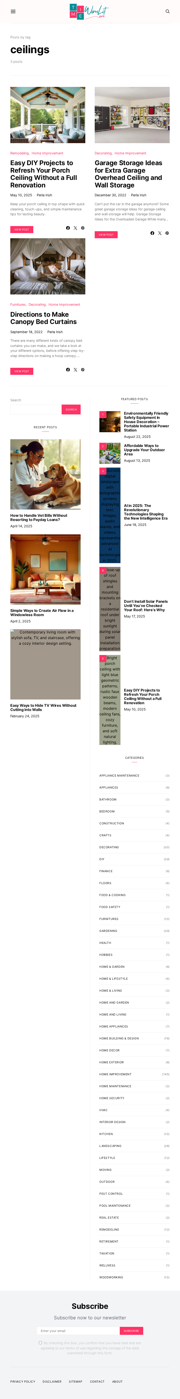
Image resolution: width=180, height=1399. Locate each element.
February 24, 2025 (24, 716)
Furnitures (18, 304)
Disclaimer (52, 1381)
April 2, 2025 (20, 621)
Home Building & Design (119, 1038)
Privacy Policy (22, 1381)
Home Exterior (111, 1062)
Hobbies (105, 954)
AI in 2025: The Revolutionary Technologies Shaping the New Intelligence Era (146, 512)
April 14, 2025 (21, 526)
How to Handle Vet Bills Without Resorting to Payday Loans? (38, 517)
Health (105, 943)
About (117, 1381)
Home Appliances (113, 1026)
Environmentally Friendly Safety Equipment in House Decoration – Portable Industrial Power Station (146, 421)
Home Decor (109, 1050)
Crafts (105, 835)
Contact (97, 1381)
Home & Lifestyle (113, 978)
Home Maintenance (115, 1086)
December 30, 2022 (110, 195)
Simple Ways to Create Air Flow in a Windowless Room (42, 612)
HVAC (103, 1110)
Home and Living (113, 1014)
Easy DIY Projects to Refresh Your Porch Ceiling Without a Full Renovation (43, 174)
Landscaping (110, 1146)
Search (15, 400)
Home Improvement (47, 153)
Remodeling (19, 153)
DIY (102, 859)
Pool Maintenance (115, 1205)
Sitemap (75, 1381)
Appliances (108, 787)
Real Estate (109, 1217)
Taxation (106, 1253)
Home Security (111, 1098)
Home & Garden (112, 966)
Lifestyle (107, 1158)
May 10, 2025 (21, 195)
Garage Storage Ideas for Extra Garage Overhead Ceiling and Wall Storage (128, 174)
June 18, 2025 (135, 525)
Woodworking (111, 1277)
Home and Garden (114, 1002)
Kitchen (106, 1134)
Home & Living (110, 990)
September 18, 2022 (26, 332)
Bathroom (108, 799)
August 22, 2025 (137, 437)
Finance (105, 871)
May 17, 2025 (134, 616)
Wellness (107, 1265)
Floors (105, 883)
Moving (105, 1170)
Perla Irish (44, 195)
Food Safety (109, 907)
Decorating (103, 153)
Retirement (109, 1241)
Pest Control (111, 1193)
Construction (111, 823)
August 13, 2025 (137, 460)
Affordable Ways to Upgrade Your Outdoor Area (144, 449)
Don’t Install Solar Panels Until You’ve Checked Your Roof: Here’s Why (146, 605)
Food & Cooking (112, 895)
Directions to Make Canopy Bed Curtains (43, 318)
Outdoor (107, 1181)
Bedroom (107, 811)
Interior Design (112, 1122)
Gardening (108, 931)
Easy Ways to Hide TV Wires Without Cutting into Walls (43, 707)
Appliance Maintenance (119, 775)
